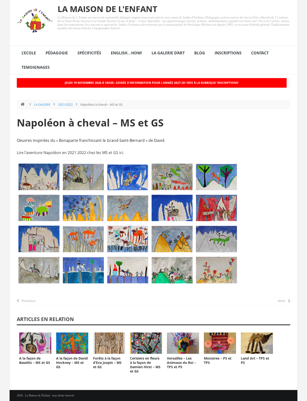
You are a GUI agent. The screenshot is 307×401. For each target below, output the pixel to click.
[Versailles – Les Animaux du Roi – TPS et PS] (183, 343)
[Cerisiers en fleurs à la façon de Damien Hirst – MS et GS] (146, 343)
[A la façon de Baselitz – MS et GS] (35, 343)
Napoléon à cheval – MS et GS (90, 122)
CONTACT (260, 53)
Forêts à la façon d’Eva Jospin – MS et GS (107, 362)
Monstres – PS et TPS (217, 360)
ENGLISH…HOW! (126, 53)
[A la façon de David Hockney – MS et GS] (72, 343)
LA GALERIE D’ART (168, 53)
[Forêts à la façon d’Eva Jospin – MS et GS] (109, 343)
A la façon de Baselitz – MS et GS (34, 360)
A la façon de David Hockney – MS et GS (72, 362)
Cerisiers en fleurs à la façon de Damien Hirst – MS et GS (145, 364)
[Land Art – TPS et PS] (257, 343)
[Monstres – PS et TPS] (220, 343)
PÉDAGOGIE (57, 53)
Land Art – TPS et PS (255, 360)
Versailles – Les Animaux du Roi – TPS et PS (181, 362)
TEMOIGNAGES (36, 67)
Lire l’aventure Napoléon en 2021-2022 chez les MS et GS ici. (70, 152)
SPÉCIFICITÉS (89, 53)
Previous (27, 300)
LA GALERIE (42, 104)
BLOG (199, 53)
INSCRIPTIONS (228, 53)
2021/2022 (65, 104)
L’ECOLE (29, 53)
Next (283, 300)
